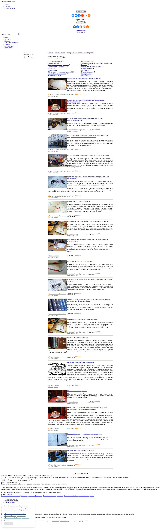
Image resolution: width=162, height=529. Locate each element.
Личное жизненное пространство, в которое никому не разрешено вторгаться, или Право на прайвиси (88, 300)
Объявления (8, 47)
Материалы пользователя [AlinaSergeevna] (80, 53)
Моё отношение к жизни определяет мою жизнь (82, 319)
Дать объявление (9, 502)
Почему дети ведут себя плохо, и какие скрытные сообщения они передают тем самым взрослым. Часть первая (88, 136)
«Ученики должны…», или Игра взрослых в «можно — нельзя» (87, 221)
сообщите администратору (60, 521)
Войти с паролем (81, 19)
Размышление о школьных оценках (78, 201)
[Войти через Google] (85, 15)
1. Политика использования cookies (15, 514)
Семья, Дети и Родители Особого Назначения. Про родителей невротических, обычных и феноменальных (87, 408)
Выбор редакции (86, 74)
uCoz (10, 494)
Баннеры (39, 496)
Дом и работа (85, 70)
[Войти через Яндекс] (82, 15)
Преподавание (85, 61)
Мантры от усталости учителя (77, 391)
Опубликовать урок (10, 499)
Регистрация (81, 21)
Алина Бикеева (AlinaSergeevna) (72, 234)
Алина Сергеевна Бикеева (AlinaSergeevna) (57, 465)
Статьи (6, 5)
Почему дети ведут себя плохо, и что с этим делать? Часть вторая (88, 155)
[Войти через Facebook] (79, 15)
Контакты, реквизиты (28, 496)
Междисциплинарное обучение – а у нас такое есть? (84, 78)
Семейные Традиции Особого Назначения (80, 362)
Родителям (51, 70)
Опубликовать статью (11, 500)
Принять (8, 523)
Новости (50, 68)
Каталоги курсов (53, 63)
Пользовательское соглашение (10, 496)
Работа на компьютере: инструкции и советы (95, 63)
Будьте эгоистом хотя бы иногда (77, 337)
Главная (50, 53)
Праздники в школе (87, 72)
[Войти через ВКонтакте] (76, 15)
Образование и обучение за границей (60, 72)
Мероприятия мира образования (91, 66)
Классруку (7, 6)
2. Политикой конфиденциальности (15, 516)
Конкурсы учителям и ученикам (58, 65)
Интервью (84, 65)
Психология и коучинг (55, 61)
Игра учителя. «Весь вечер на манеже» (79, 261)
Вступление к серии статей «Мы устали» (80, 450)
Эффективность (9, 8)
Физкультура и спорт (54, 75)
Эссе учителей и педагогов (56, 66)
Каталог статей (60, 53)
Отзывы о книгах (86, 68)
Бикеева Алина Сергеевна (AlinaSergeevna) (57, 95)
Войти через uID (81, 11)
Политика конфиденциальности (53, 496)
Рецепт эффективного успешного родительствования (84, 434)
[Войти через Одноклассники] (89, 15)
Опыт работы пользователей (57, 74)
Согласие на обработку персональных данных (79, 496)
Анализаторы (8, 46)
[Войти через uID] (73, 15)
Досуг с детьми (85, 75)
